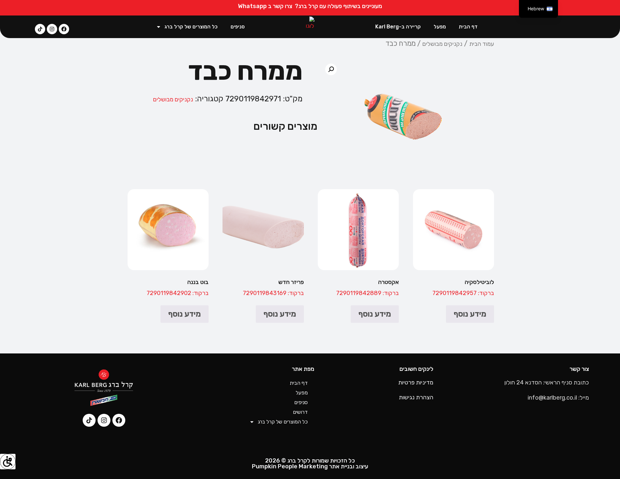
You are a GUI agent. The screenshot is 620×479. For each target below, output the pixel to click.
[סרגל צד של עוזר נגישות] (8, 461)
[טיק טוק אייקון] (40, 29)
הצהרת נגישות (416, 397)
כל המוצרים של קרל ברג (191, 27)
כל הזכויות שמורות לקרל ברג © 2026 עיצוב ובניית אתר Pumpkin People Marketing (310, 463)
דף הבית (468, 27)
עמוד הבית (481, 43)
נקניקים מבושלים (442, 43)
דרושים (300, 412)
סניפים (238, 27)
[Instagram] (52, 29)
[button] (331, 69)
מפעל (440, 27)
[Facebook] (64, 29)
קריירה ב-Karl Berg (398, 27)
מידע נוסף (470, 314)
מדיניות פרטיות (415, 382)
